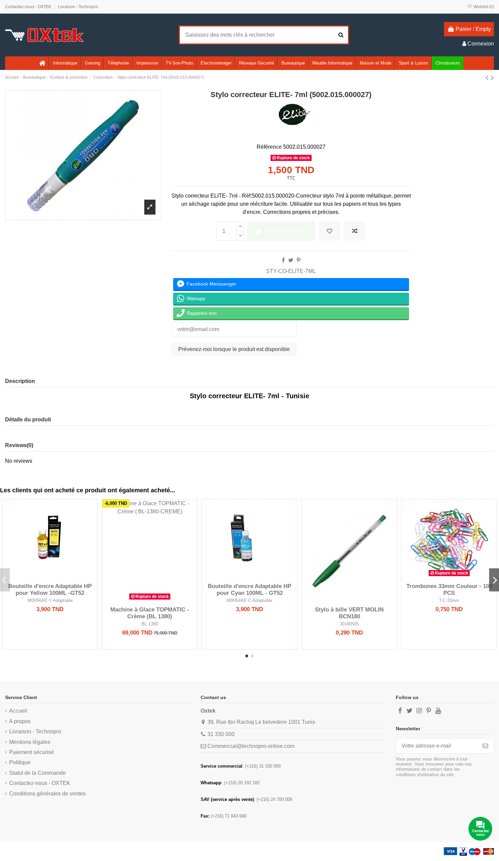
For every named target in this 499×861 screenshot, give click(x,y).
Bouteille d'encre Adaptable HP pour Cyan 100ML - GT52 (249, 589)
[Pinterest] (298, 260)
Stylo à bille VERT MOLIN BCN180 (349, 613)
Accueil (18, 711)
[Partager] (283, 260)
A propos (20, 721)
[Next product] (492, 77)
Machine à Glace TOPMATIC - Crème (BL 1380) (149, 613)
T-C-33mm (449, 600)
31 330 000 (221, 734)
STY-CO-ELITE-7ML (291, 271)
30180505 (349, 623)
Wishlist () (483, 6)
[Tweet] (290, 260)
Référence (269, 147)
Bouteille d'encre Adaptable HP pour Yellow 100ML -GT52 (50, 589)
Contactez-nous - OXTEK (28, 6)
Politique (20, 762)
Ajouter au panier (286, 231)
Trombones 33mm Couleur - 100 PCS (449, 589)
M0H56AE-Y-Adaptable (50, 600)
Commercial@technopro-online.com (250, 746)
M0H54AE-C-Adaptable (249, 600)
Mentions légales (29, 742)
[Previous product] (488, 77)
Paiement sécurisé (31, 752)
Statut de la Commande (37, 773)
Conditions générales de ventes (47, 793)
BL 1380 (150, 623)
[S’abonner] (485, 745)
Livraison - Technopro (78, 6)
